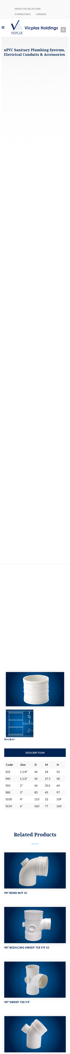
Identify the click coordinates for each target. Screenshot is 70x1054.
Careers (41, 14)
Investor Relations (28, 9)
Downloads (23, 14)
